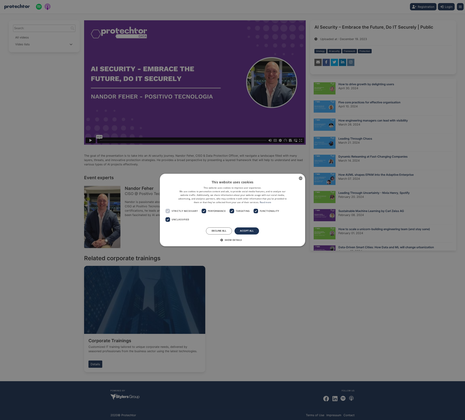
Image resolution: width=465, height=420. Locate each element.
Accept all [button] (247, 230)
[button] (232, 240)
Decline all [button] (219, 230)
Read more (265, 202)
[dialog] (232, 210)
